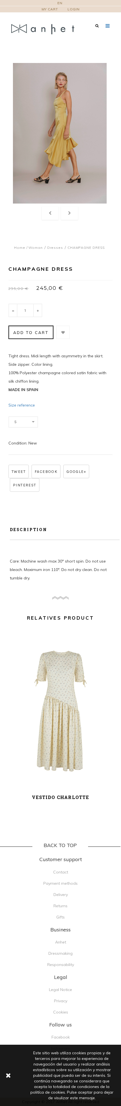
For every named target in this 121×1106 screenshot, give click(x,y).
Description (28, 529)
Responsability (60, 964)
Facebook (46, 471)
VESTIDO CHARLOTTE (60, 797)
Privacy (60, 1000)
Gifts (60, 917)
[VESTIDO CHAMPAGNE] (60, 133)
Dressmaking (60, 953)
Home (19, 247)
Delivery (60, 894)
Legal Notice (60, 989)
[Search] (97, 25)
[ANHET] (46, 28)
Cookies (60, 1012)
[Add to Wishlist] (63, 332)
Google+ (76, 471)
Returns (60, 905)
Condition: (17, 443)
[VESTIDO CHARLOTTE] (60, 713)
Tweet (19, 471)
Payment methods (60, 883)
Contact (60, 872)
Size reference (21, 405)
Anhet (60, 942)
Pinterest (24, 485)
